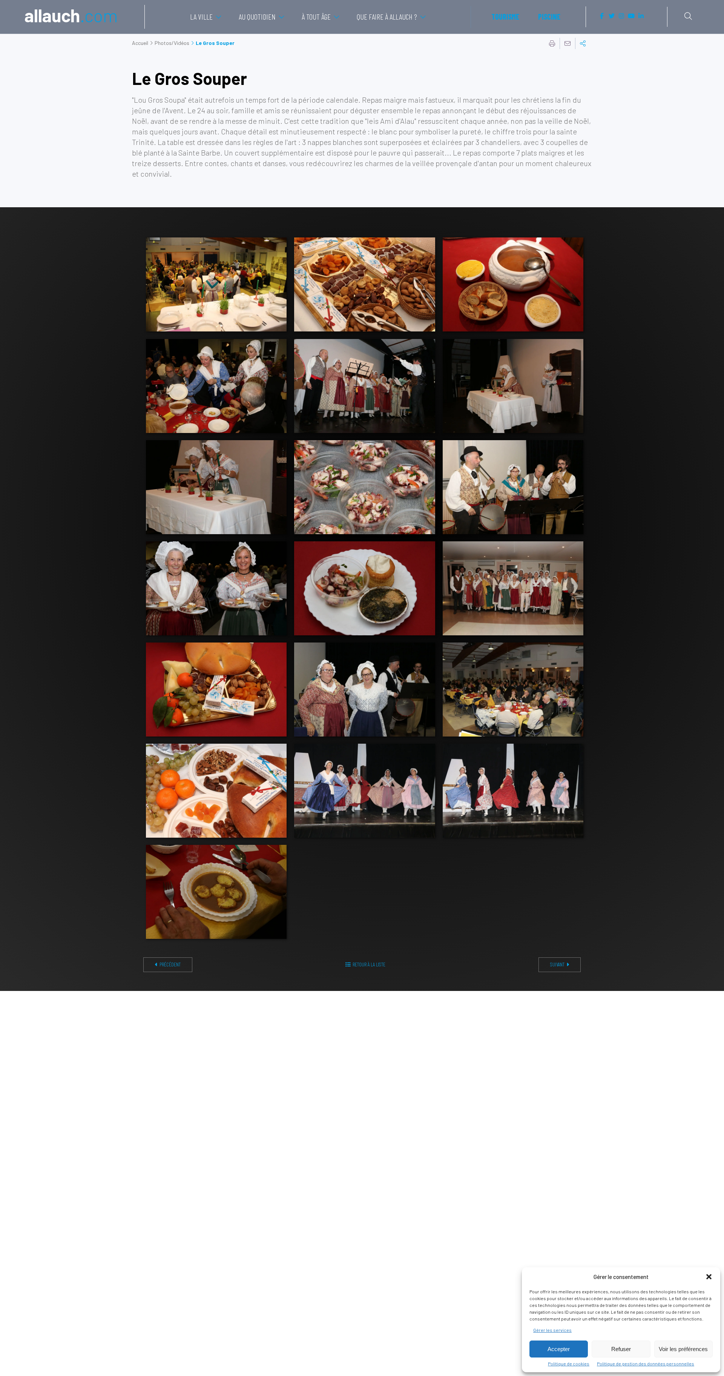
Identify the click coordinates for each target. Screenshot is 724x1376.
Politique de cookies (568, 1363)
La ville (201, 16)
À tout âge (316, 16)
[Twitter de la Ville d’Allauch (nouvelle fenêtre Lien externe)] (612, 16)
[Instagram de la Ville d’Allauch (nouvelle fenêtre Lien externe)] (621, 16)
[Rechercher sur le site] (688, 16)
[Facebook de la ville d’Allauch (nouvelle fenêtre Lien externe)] (602, 16)
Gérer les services (552, 1330)
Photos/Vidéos (172, 43)
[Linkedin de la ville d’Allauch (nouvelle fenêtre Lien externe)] (641, 16)
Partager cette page (583, 43)
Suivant (557, 964)
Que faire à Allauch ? (387, 16)
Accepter (559, 1349)
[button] (709, 1276)
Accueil (140, 43)
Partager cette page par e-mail (567, 43)
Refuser (621, 1349)
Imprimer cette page (552, 43)
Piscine (549, 16)
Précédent (170, 964)
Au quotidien (257, 16)
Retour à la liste (369, 964)
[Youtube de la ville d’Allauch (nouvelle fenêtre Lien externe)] (631, 16)
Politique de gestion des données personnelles (645, 1363)
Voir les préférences (683, 1349)
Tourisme (505, 16)
